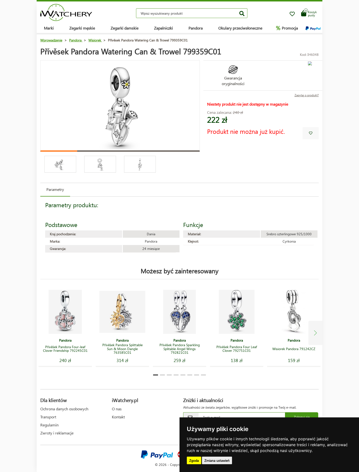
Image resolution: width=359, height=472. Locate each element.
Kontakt (118, 416)
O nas (117, 408)
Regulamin (49, 424)
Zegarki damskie (124, 27)
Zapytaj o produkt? (307, 95)
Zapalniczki (163, 27)
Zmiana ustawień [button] (217, 460)
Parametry (55, 189)
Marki (49, 27)
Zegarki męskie (82, 27)
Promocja (287, 27)
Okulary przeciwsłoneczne (240, 27)
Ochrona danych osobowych (64, 408)
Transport (48, 416)
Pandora (196, 27)
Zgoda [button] (194, 460)
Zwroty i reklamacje (57, 432)
